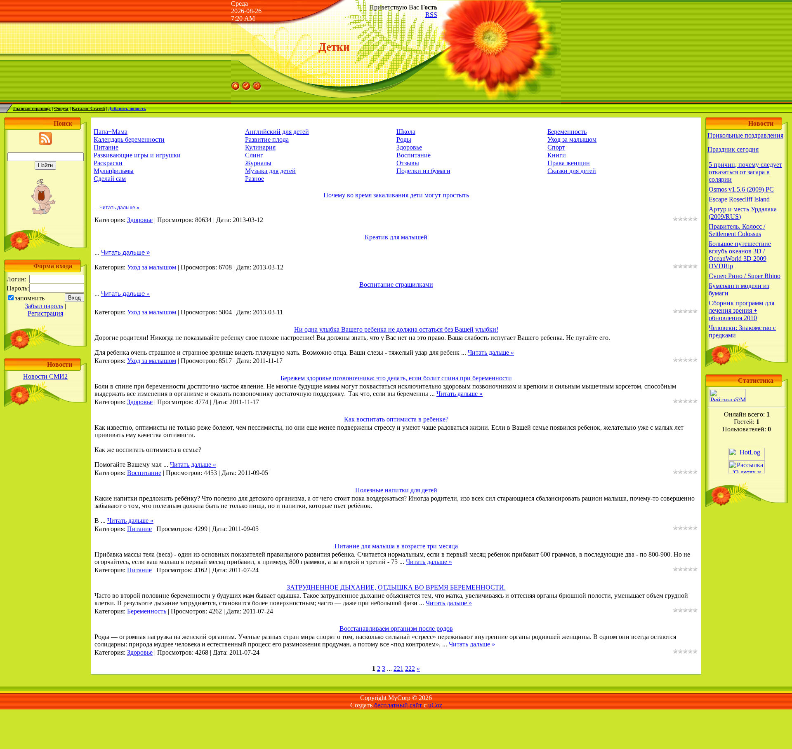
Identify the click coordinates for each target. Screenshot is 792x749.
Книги (556, 155)
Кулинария (260, 147)
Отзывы (407, 162)
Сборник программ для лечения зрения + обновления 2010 (741, 310)
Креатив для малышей (396, 237)
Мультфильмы (114, 170)
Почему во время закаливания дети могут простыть (396, 195)
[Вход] (257, 88)
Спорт (556, 147)
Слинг (254, 155)
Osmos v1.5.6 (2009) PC (741, 189)
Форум (61, 108)
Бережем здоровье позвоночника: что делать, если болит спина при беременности (396, 378)
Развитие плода (267, 139)
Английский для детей (277, 131)
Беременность (567, 131)
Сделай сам (110, 178)
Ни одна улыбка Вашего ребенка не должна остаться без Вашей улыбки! (396, 329)
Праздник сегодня (733, 149)
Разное (254, 178)
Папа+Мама (110, 131)
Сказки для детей (571, 170)
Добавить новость (127, 108)
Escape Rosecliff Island (739, 199)
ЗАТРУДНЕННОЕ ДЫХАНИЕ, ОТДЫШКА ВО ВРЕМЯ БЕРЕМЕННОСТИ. (396, 587)
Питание (106, 147)
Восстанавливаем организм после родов (396, 628)
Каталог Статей (88, 108)
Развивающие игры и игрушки (137, 155)
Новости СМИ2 (45, 376)
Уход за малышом (571, 139)
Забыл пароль (44, 305)
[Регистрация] (246, 88)
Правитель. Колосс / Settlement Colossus (737, 230)
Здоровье (409, 147)
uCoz (435, 705)
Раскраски (108, 162)
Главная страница (32, 108)
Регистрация (45, 313)
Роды (403, 139)
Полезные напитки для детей (396, 490)
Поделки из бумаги (423, 170)
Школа (405, 131)
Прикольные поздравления (745, 135)
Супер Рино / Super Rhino (744, 275)
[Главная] (235, 88)
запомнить (30, 298)
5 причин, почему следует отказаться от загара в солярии (745, 172)
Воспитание (413, 155)
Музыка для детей (270, 170)
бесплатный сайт (398, 705)
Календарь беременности (129, 139)
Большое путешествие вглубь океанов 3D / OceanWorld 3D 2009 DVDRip (740, 254)
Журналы (258, 162)
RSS (431, 14)
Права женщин (568, 162)
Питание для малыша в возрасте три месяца (396, 546)
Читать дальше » (119, 208)
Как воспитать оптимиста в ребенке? (396, 419)
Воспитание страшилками (396, 284)
